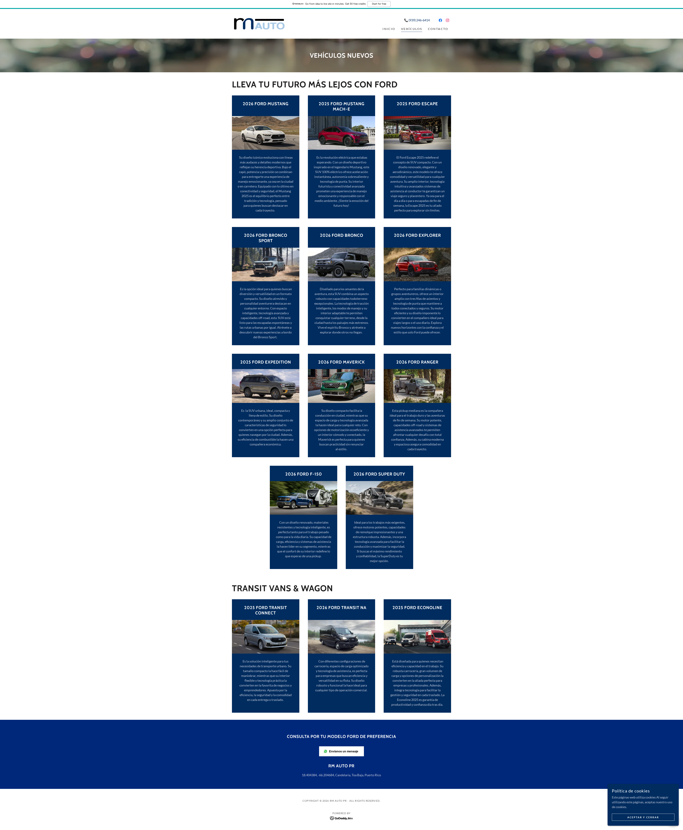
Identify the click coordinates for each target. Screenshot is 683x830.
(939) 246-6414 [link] (419, 20)
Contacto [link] (438, 28)
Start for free (379, 4)
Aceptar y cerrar (643, 817)
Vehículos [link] (411, 28)
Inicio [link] (389, 28)
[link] (259, 23)
